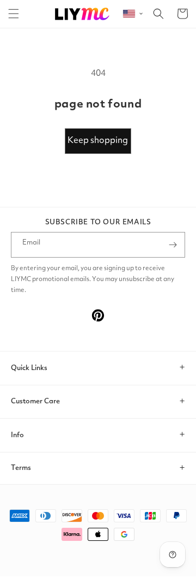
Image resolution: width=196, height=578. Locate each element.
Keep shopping (98, 140)
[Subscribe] (173, 245)
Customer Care (35, 401)
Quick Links (29, 368)
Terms (21, 468)
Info (17, 435)
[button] (14, 14)
